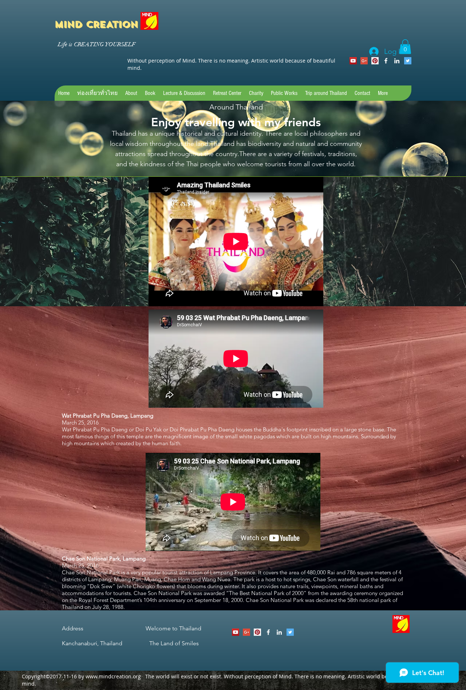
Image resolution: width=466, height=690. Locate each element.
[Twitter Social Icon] (407, 60)
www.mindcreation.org (113, 676)
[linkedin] (396, 60)
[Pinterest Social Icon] (375, 60)
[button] (405, 46)
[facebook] (386, 60)
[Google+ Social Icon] (364, 60)
